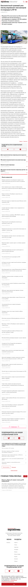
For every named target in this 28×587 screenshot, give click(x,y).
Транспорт (25, 141)
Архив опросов (14, 470)
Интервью (16, 549)
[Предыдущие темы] (24, 476)
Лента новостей (7, 177)
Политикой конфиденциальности (9, 580)
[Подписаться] (20, 149)
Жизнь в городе (17, 554)
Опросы (15, 561)
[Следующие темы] (26, 476)
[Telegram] (8, 438)
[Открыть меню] (26, 2)
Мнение (15, 551)
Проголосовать (6, 467)
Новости (21, 141)
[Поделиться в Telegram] (8, 149)
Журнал (15, 556)
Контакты (8, 542)
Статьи (15, 544)
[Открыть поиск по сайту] (24, 2)
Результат (14, 467)
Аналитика (16, 547)
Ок (14, 584)
